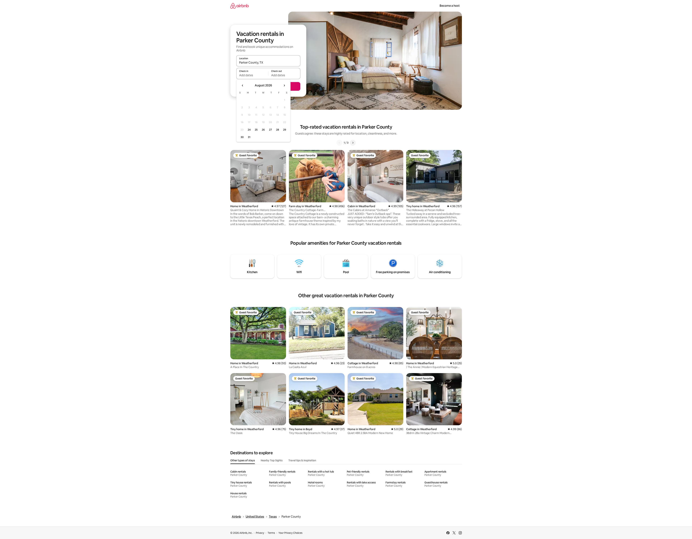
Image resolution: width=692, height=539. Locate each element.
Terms (271, 532)
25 (256, 129)
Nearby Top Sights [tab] (272, 460)
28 (277, 129)
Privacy (260, 532)
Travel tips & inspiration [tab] (302, 460)
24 (249, 129)
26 (263, 129)
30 (242, 137)
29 (284, 129)
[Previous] (339, 143)
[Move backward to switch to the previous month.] (243, 85)
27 (270, 129)
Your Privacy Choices (290, 532)
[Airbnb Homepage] (239, 5)
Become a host (450, 6)
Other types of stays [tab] (242, 460)
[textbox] (252, 75)
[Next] (353, 143)
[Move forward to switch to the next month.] (284, 85)
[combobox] (268, 62)
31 (249, 137)
